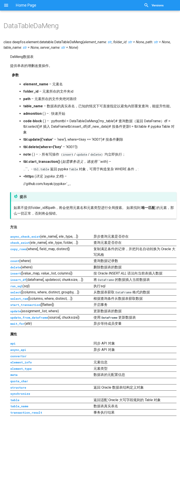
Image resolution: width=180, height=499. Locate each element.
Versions (158, 5)
